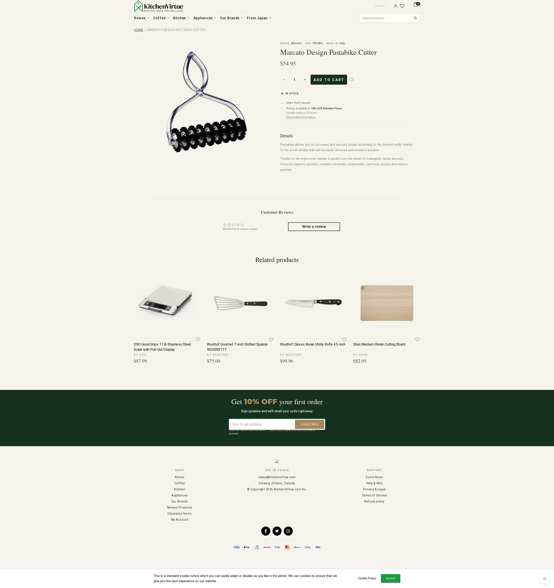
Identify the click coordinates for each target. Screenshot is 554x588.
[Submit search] (415, 18)
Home (138, 30)
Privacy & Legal (374, 489)
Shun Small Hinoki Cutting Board (304, 344)
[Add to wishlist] (354, 80)
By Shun (214, 355)
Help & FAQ (374, 483)
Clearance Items (179, 513)
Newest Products (179, 507)
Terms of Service (374, 495)
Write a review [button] (314, 227)
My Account (179, 519)
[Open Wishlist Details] (402, 6)
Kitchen (179, 489)
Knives (179, 477)
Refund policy (374, 501)
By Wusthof (145, 355)
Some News (374, 477)
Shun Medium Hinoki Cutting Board (233, 344)
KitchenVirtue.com (158, 6)
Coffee (179, 483)
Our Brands (179, 501)
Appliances (179, 495)
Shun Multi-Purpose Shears (374, 344)
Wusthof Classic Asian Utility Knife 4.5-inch (166, 344)
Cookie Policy (367, 578)
